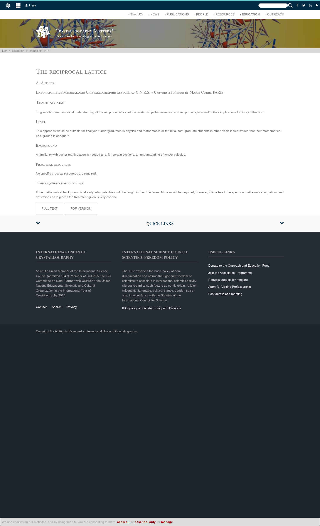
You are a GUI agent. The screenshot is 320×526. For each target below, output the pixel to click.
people (202, 14)
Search (57, 307)
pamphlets (35, 50)
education (251, 14)
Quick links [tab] (160, 223)
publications (178, 14)
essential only (145, 522)
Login (32, 5)
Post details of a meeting (225, 294)
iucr (4, 50)
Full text (50, 208)
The (136, 14)
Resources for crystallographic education (84, 32)
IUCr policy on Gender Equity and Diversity (151, 308)
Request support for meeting (228, 279)
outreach (275, 14)
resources (225, 14)
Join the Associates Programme (230, 272)
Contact (41, 307)
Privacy (72, 307)
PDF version (81, 208)
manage (167, 522)
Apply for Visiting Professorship (229, 286)
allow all (123, 522)
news (154, 14)
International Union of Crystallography (111, 331)
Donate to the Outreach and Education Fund (238, 265)
